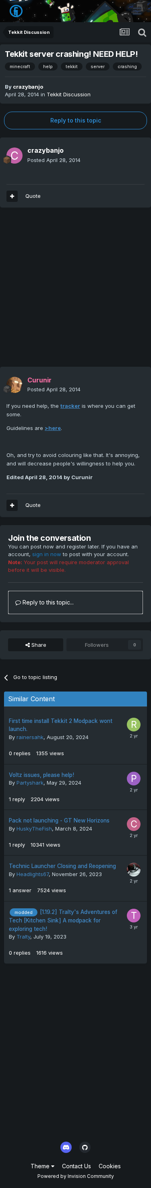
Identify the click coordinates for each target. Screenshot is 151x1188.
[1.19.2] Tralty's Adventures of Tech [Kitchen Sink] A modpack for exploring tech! (63, 920)
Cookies (110, 1166)
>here (53, 428)
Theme (41, 1166)
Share (38, 645)
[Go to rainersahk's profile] (134, 724)
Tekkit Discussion (69, 94)
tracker (70, 406)
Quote (33, 196)
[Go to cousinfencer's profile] (134, 824)
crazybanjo (28, 86)
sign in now (46, 554)
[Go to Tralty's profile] (134, 915)
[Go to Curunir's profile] (14, 385)
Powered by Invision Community (75, 1176)
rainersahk (30, 737)
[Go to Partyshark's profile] (134, 778)
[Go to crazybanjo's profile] (14, 155)
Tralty (23, 936)
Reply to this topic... (47, 602)
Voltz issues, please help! (41, 775)
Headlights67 (33, 874)
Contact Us (76, 1166)
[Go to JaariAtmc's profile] (134, 869)
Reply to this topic (75, 120)
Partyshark (30, 782)
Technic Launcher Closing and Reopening (62, 866)
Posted (54, 160)
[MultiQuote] (12, 196)
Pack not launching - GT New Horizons (59, 820)
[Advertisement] (75, 291)
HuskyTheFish (34, 828)
